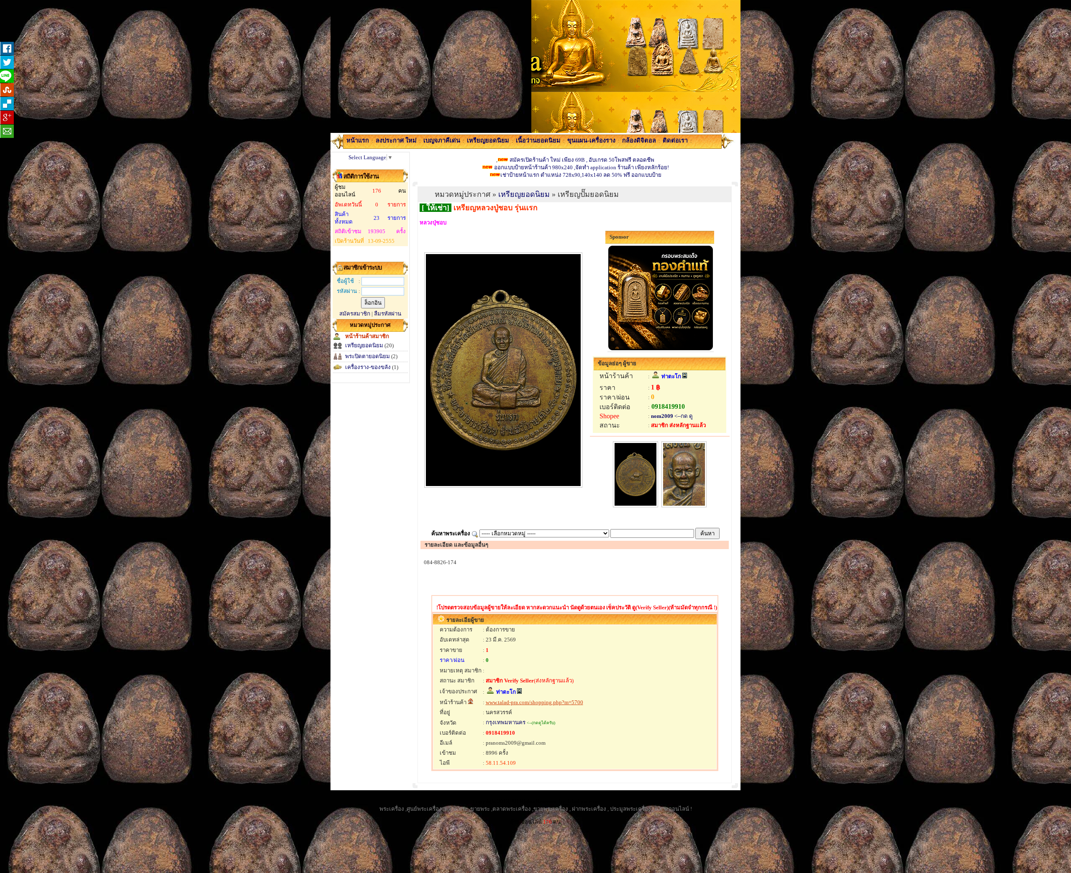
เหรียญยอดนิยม (364, 345)
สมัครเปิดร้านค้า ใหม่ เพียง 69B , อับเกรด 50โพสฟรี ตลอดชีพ (582, 160)
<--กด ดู (683, 416)
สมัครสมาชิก (354, 314)
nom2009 (662, 416)
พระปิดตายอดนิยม (367, 356)
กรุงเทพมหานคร (505, 722)
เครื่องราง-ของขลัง (368, 367)
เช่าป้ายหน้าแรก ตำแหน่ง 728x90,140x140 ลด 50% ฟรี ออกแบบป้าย (580, 175)
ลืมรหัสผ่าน (387, 314)
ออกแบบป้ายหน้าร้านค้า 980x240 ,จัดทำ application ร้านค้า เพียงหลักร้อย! (581, 167)
